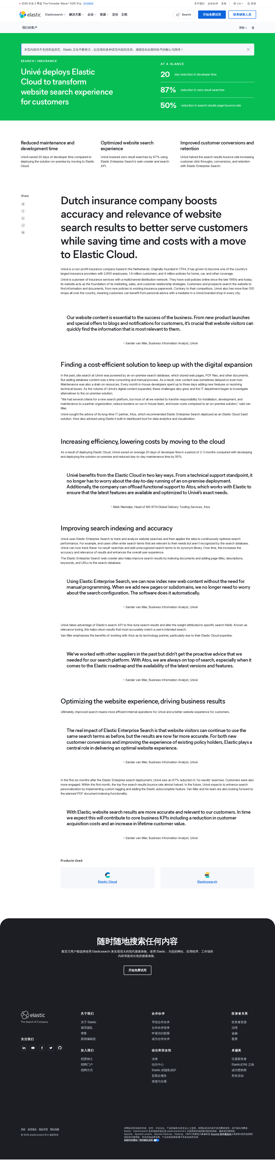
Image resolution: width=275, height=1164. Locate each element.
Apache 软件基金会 (221, 1134)
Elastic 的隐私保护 (164, 1070)
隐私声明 (43, 1129)
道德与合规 (159, 1081)
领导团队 (87, 1027)
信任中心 (158, 1064)
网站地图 (54, 1129)
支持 (223, 3)
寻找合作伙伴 (161, 1022)
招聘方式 (87, 1070)
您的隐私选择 (146, 1140)
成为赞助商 (239, 1070)
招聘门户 (87, 1064)
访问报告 (88, 3)
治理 (235, 1027)
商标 (23, 1129)
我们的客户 (29, 27)
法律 (155, 1059)
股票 (235, 1039)
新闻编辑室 (88, 1039)
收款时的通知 (131, 1140)
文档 (124, 14)
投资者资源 (239, 1022)
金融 (235, 1033)
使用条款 (32, 1129)
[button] (248, 50)
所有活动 (238, 1075)
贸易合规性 (159, 1075)
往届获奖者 (239, 1059)
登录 (253, 3)
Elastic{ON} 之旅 (243, 1064)
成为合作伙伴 (161, 1039)
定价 (115, 14)
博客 (84, 1033)
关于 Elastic (88, 1022)
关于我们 (199, 3)
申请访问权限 (161, 1033)
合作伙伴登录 (161, 1027)
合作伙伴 (213, 3)
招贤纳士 (87, 1059)
